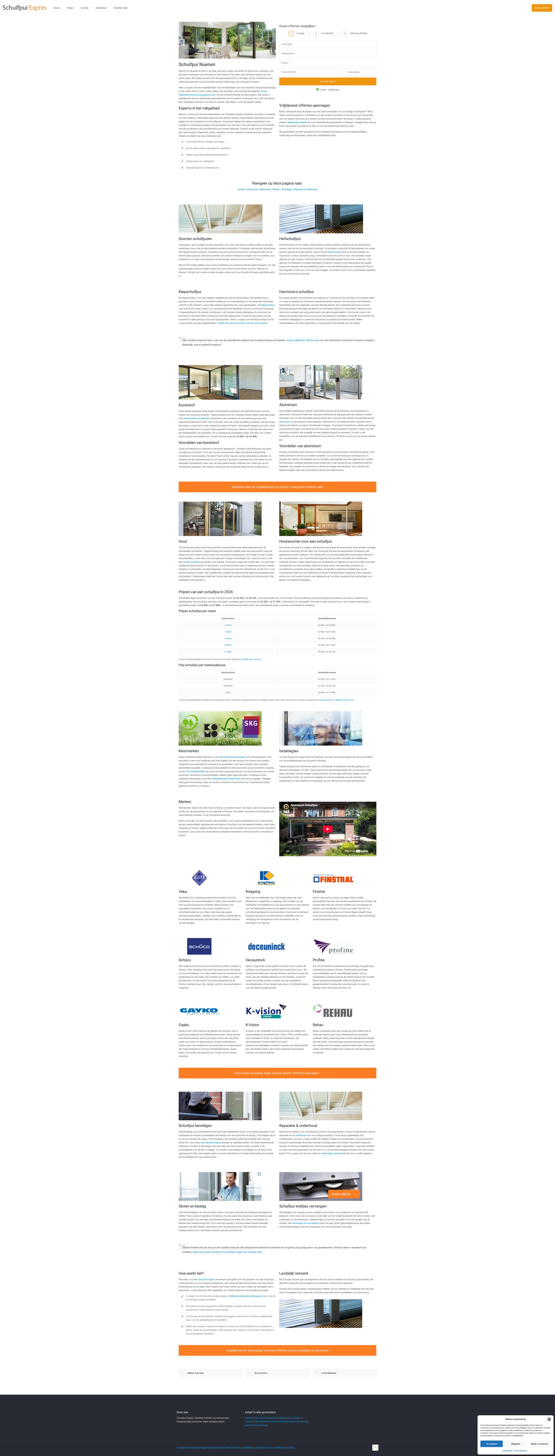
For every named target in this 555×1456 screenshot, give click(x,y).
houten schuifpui (191, 562)
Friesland (271, 1418)
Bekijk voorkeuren (539, 1444)
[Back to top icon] (375, 1448)
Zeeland (249, 1425)
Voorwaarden (224, 1447)
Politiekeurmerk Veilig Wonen (226, 778)
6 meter (228, 652)
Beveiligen (287, 189)
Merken (276, 189)
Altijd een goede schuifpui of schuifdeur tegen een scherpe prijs (227, 1252)
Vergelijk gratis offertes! (251, 659)
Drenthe (249, 1418)
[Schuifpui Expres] (24, 7)
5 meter (228, 645)
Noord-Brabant (262, 1421)
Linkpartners (260, 1447)
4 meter (228, 638)
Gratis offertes (542, 7)
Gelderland (283, 1418)
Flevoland (260, 1418)
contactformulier (205, 1279)
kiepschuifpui (267, 305)
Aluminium (284, 421)
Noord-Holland (279, 1421)
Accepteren (491, 1444)
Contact (291, 1447)
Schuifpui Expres (185, 1447)
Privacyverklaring (520, 1451)
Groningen (295, 1418)
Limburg (249, 1421)
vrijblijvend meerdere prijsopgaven (245, 1296)
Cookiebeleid (507, 1451)
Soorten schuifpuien (248, 189)
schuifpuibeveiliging (210, 1142)
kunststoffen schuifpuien (196, 418)
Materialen (265, 189)
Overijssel (293, 1421)
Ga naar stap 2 (327, 81)
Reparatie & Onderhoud (305, 189)
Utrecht (303, 1421)
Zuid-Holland (261, 1425)
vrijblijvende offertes (296, 122)
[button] (549, 1419)
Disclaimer (210, 1447)
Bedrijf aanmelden (242, 1447)
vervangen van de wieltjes (305, 1223)
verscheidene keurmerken (232, 757)
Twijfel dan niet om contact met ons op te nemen (242, 323)
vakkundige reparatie (331, 1153)
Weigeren (515, 1444)
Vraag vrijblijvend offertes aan (302, 340)
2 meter (228, 625)
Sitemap (200, 1447)
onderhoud (301, 1135)
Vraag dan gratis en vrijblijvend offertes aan (336, 700)
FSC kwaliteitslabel (195, 771)
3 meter (228, 632)
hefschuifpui (334, 252)
